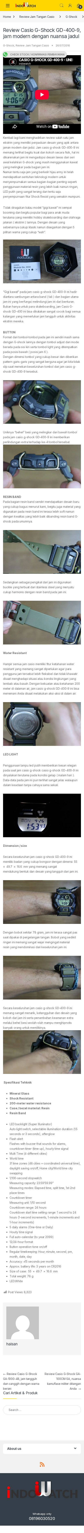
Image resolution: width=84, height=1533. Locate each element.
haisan (12, 1344)
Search (61, 5)
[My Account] (70, 5)
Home (7, 16)
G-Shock (71, 16)
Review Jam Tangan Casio (36, 16)
